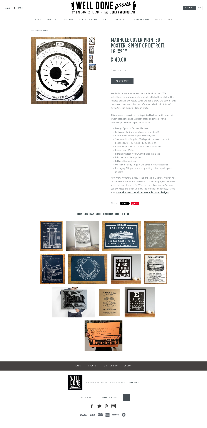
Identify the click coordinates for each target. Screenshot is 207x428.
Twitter (99, 406)
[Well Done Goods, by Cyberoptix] (103, 2)
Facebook (91, 406)
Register (159, 19)
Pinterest (106, 406)
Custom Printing (140, 19)
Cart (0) (189, 7)
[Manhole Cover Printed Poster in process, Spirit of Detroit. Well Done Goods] (92, 50)
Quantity (116, 70)
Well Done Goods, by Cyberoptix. (122, 382)
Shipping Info (111, 366)
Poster (44, 30)
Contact (128, 366)
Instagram (113, 406)
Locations (67, 19)
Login (169, 19)
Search (78, 366)
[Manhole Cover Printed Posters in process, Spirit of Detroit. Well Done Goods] (92, 67)
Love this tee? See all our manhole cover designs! (142, 192)
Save (136, 204)
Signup (8, 8)
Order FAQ (120, 19)
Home (38, 19)
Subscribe (86, 397)
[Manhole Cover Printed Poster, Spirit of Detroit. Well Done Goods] (59, 39)
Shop (106, 19)
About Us (51, 19)
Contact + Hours (88, 19)
